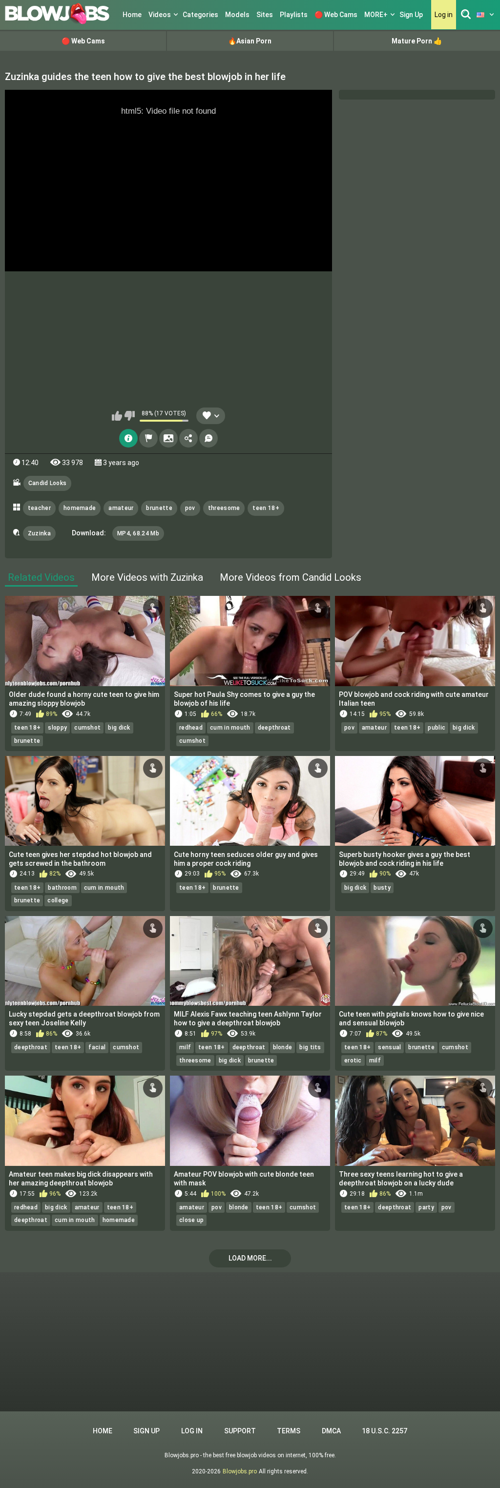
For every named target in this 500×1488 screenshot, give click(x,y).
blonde (282, 1047)
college (57, 900)
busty (382, 887)
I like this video (117, 416)
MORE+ (376, 15)
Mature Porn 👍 (417, 41)
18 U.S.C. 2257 (384, 1431)
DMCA (331, 1431)
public (436, 727)
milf (185, 1047)
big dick (119, 727)
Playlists (294, 15)
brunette (159, 508)
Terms (288, 1431)
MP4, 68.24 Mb (138, 533)
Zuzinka (39, 533)
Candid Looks (47, 483)
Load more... (250, 1258)
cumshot (87, 727)
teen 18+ (265, 508)
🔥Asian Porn (249, 41)
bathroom (62, 887)
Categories (200, 15)
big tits (310, 1047)
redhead (191, 727)
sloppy (57, 727)
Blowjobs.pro (240, 1471)
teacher (39, 508)
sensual (389, 1047)
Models (237, 15)
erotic (353, 1060)
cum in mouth (230, 727)
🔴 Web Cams (335, 15)
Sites (264, 15)
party (426, 1207)
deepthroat (274, 727)
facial (96, 1047)
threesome (224, 508)
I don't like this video (130, 416)
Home (132, 15)
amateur (120, 508)
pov (190, 508)
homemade (79, 508)
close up (191, 1220)
